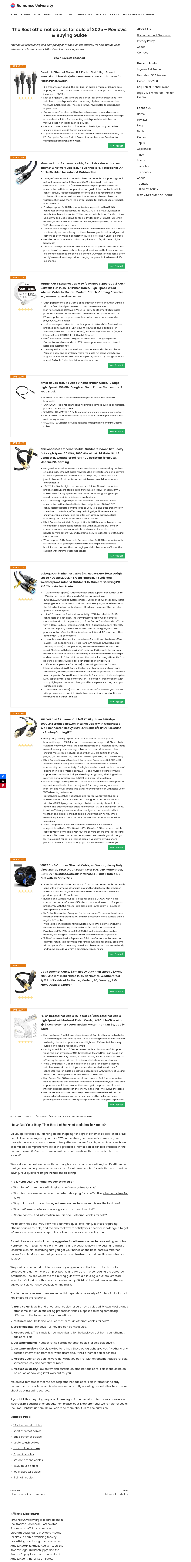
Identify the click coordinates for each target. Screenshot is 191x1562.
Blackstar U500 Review (151, 75)
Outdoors (145, 172)
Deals (47, 14)
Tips (141, 154)
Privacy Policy (146, 41)
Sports (141, 160)
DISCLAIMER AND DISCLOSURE (138, 14)
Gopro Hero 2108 (147, 81)
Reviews (25, 14)
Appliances (144, 149)
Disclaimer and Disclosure (154, 35)
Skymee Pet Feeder (149, 69)
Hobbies (144, 166)
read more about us (73, 1408)
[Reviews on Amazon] (25, 98)
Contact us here (33, 1408)
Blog (37, 14)
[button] (91, 14)
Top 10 (70, 14)
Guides (58, 14)
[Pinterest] (3, 785)
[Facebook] (3, 776)
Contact (142, 52)
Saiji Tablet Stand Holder (153, 87)
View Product (116, 145)
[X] (3, 781)
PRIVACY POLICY (148, 189)
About (141, 47)
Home (14, 14)
